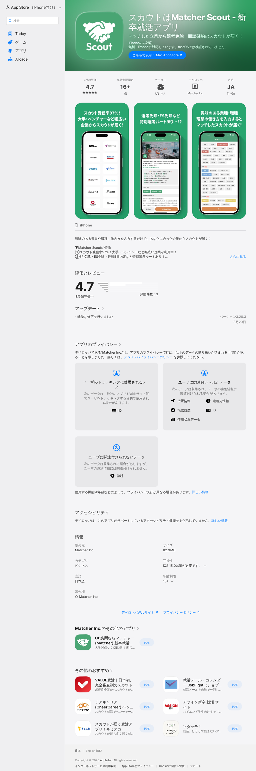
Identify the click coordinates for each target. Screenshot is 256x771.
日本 (77, 750)
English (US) (94, 750)
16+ (166, 581)
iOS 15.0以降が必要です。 (182, 566)
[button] (32, 34)
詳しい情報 (200, 492)
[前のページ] (70, 87)
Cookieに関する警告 (172, 766)
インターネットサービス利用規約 (95, 766)
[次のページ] (251, 87)
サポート (195, 766)
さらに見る (238, 256)
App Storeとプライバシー (138, 766)
